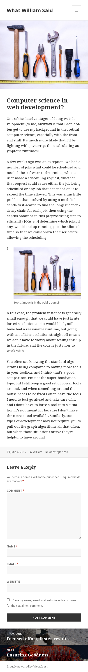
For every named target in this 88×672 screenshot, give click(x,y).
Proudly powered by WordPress (27, 666)
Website (13, 581)
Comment (16, 491)
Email (13, 564)
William (37, 452)
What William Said (30, 10)
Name (12, 546)
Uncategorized (58, 452)
